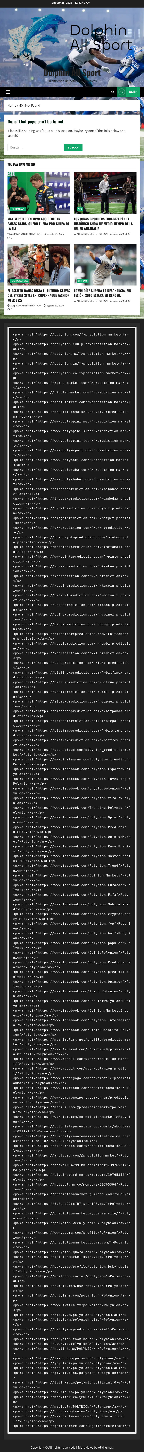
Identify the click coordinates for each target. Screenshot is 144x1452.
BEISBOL (82, 280)
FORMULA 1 (18, 209)
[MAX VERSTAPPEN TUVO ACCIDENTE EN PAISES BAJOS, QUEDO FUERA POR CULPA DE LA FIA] (39, 193)
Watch (133, 91)
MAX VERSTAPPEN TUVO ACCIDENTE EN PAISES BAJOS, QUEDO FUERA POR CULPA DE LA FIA (38, 223)
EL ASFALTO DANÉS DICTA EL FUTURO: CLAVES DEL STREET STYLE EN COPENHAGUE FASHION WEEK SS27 (39, 295)
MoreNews (85, 1447)
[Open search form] (112, 92)
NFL (80, 209)
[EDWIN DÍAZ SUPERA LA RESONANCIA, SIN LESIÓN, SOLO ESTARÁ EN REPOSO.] (105, 265)
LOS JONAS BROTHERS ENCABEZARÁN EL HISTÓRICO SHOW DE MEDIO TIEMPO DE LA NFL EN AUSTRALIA (103, 223)
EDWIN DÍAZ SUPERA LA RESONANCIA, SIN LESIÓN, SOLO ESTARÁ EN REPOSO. (102, 293)
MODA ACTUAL (19, 280)
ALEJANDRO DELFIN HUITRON (25, 233)
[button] (8, 92)
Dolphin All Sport (72, 72)
